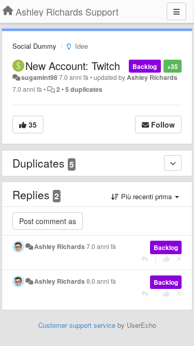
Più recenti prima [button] (146, 196)
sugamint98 (39, 77)
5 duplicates (83, 89)
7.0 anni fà (101, 246)
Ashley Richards (152, 77)
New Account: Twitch (72, 65)
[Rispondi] (144, 259)
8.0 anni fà (101, 281)
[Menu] (176, 11)
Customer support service (76, 325)
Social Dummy (34, 46)
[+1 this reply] (166, 259)
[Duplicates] (173, 163)
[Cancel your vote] (179, 259)
